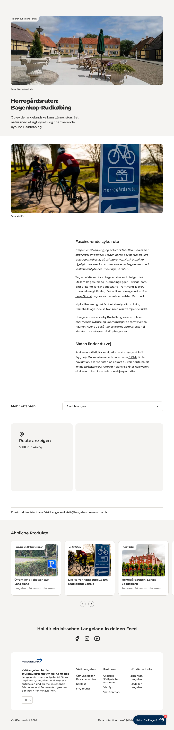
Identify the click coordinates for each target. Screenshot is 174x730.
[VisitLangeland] (32, 660)
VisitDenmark (111, 692)
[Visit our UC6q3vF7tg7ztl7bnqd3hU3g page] (97, 639)
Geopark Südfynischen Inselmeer (111, 679)
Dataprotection (107, 720)
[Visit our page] (77, 639)
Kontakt (81, 683)
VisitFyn (108, 687)
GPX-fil (132, 357)
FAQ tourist (83, 688)
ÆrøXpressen (133, 326)
